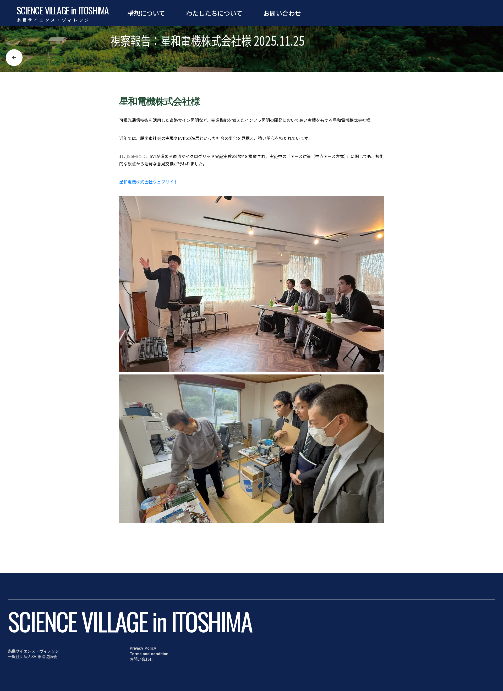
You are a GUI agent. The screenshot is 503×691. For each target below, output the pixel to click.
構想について (146, 13)
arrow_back (14, 58)
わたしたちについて (214, 13)
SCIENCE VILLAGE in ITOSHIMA (62, 10)
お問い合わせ (282, 13)
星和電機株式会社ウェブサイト (148, 181)
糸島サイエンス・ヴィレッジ (53, 20)
